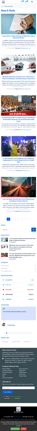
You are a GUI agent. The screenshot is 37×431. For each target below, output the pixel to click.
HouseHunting (16, 341)
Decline (24, 428)
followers (31, 284)
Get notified (7, 392)
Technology (18, 268)
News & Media (6, 368)
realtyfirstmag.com (26, 211)
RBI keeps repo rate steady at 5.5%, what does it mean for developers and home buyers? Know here (18, 77)
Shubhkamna (22, 372)
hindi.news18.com (26, 89)
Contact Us (22, 374)
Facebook (9, 280)
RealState (5, 341)
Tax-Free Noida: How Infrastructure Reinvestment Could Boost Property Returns (18, 200)
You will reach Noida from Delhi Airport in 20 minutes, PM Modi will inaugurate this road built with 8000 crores (18, 119)
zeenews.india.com (26, 129)
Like (32, 280)
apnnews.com (26, 170)
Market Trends (18, 265)
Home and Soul (23, 368)
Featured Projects (7, 372)
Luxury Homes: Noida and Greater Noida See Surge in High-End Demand (18, 37)
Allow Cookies (15, 428)
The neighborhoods (18, 271)
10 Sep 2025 (11, 48)
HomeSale (27, 341)
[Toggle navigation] (32, 1)
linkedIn (8, 299)
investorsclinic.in (18, 416)
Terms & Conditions (7, 377)
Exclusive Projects (7, 370)
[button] (4, 333)
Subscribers (30, 289)
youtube (8, 289)
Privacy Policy (23, 376)
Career (4, 374)
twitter (8, 285)
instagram (9, 294)
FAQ (3, 376)
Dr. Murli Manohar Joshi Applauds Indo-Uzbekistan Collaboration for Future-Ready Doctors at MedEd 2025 (18, 160)
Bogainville (22, 370)
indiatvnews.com (26, 48)
